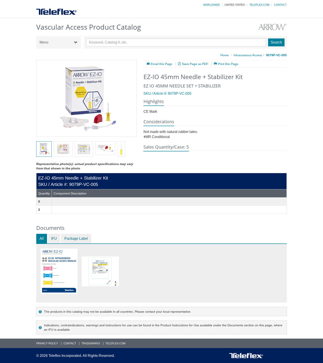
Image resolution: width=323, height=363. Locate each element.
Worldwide (211, 5)
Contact (280, 5)
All (42, 238)
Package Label (76, 238)
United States (235, 5)
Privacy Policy (47, 343)
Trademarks (91, 343)
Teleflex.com (259, 5)
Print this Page (228, 63)
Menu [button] (44, 42)
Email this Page (161, 63)
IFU (54, 238)
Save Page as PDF (195, 63)
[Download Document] (59, 271)
